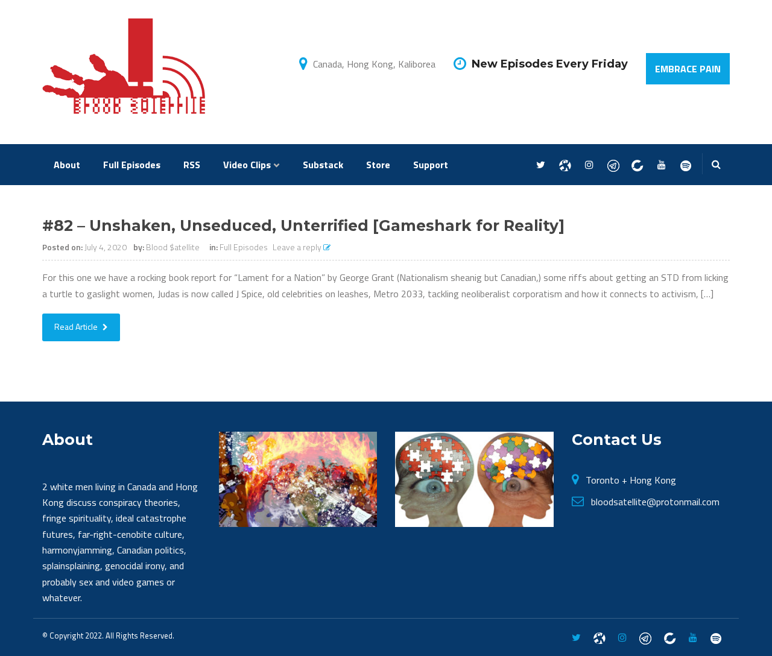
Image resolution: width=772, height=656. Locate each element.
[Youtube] (661, 165)
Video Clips (247, 164)
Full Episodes (131, 164)
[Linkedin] (637, 165)
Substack (323, 164)
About (67, 164)
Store (378, 164)
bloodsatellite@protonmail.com (655, 501)
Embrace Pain (688, 69)
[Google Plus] (613, 165)
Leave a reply (298, 247)
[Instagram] (589, 165)
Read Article (77, 326)
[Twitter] (541, 165)
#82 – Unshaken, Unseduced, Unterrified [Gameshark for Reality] (303, 225)
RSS (191, 164)
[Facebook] (565, 165)
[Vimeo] (685, 165)
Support (430, 164)
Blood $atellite (173, 247)
